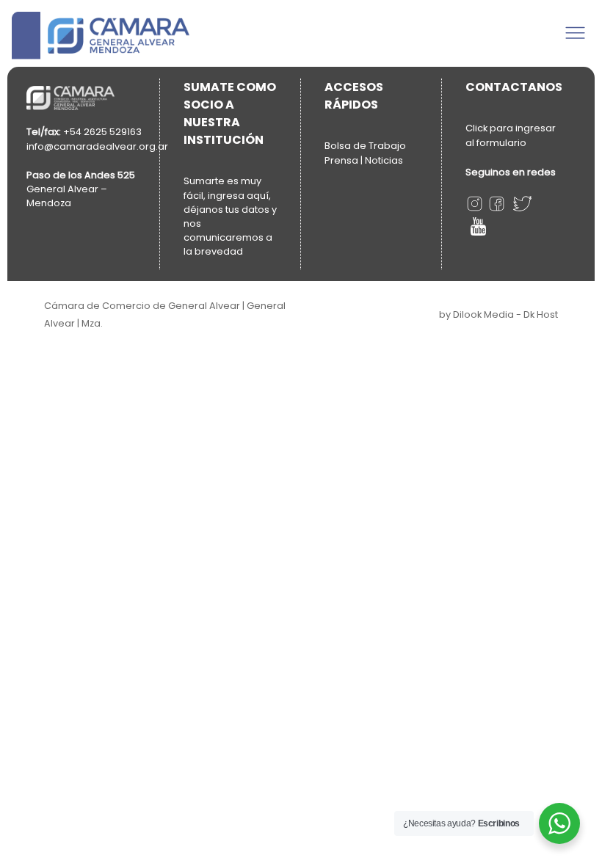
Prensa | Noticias (363, 160)
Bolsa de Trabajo (365, 145)
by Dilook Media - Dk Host (498, 314)
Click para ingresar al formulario (510, 135)
